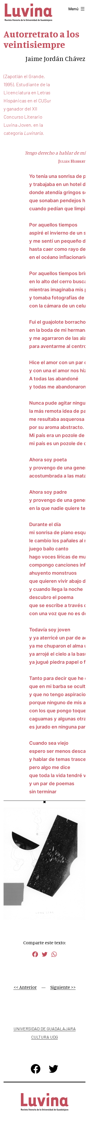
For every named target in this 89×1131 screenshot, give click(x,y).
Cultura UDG (44, 1037)
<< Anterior (25, 987)
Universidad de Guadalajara (45, 1028)
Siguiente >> (63, 987)
